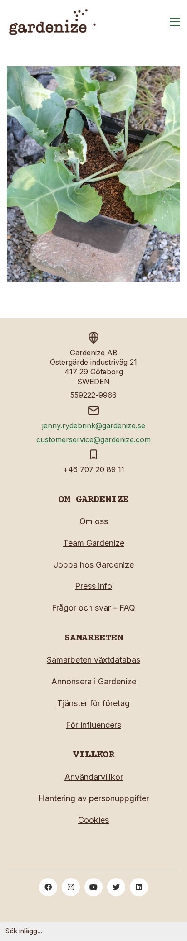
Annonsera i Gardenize (93, 681)
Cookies (93, 820)
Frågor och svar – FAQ (93, 607)
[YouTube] (93, 887)
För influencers (93, 725)
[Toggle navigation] (175, 21)
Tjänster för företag (93, 703)
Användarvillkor (93, 777)
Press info (93, 586)
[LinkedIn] (139, 887)
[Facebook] (48, 887)
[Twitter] (116, 887)
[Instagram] (71, 887)
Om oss (93, 521)
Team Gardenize (93, 543)
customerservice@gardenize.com (93, 439)
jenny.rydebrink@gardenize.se (93, 425)
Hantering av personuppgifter (94, 798)
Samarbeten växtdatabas (93, 659)
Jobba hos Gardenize (94, 564)
